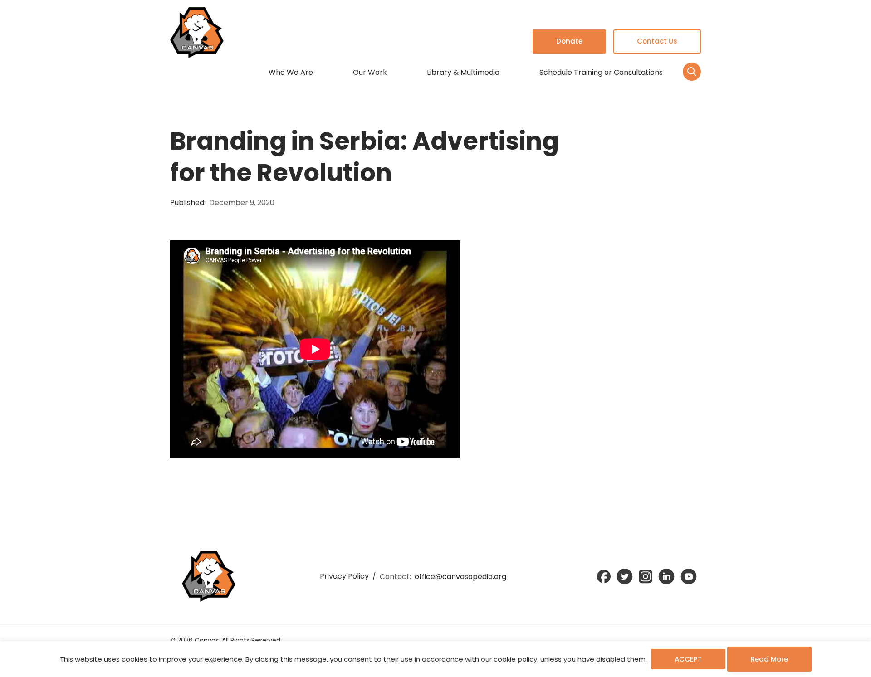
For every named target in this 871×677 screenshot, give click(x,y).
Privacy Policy (344, 576)
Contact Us (657, 41)
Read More (769, 659)
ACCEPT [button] (688, 659)
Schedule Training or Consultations (601, 72)
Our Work (370, 72)
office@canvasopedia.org (460, 576)
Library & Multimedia (463, 72)
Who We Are (291, 72)
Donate (569, 41)
